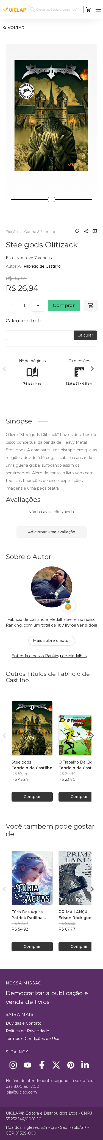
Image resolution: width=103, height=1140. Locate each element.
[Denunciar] (94, 232)
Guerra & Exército (39, 232)
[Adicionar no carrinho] (90, 306)
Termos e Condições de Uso (32, 1038)
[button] (98, 9)
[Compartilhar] (85, 232)
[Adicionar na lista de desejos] (77, 232)
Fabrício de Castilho (42, 266)
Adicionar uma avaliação (51, 532)
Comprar (64, 305)
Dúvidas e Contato (23, 1023)
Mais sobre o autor (51, 640)
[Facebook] (42, 1065)
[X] (56, 1065)
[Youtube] (27, 1065)
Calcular (85, 335)
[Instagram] (13, 1065)
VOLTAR (16, 27)
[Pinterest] (70, 1065)
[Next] (92, 369)
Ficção (12, 232)
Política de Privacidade (27, 1030)
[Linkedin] (85, 1065)
